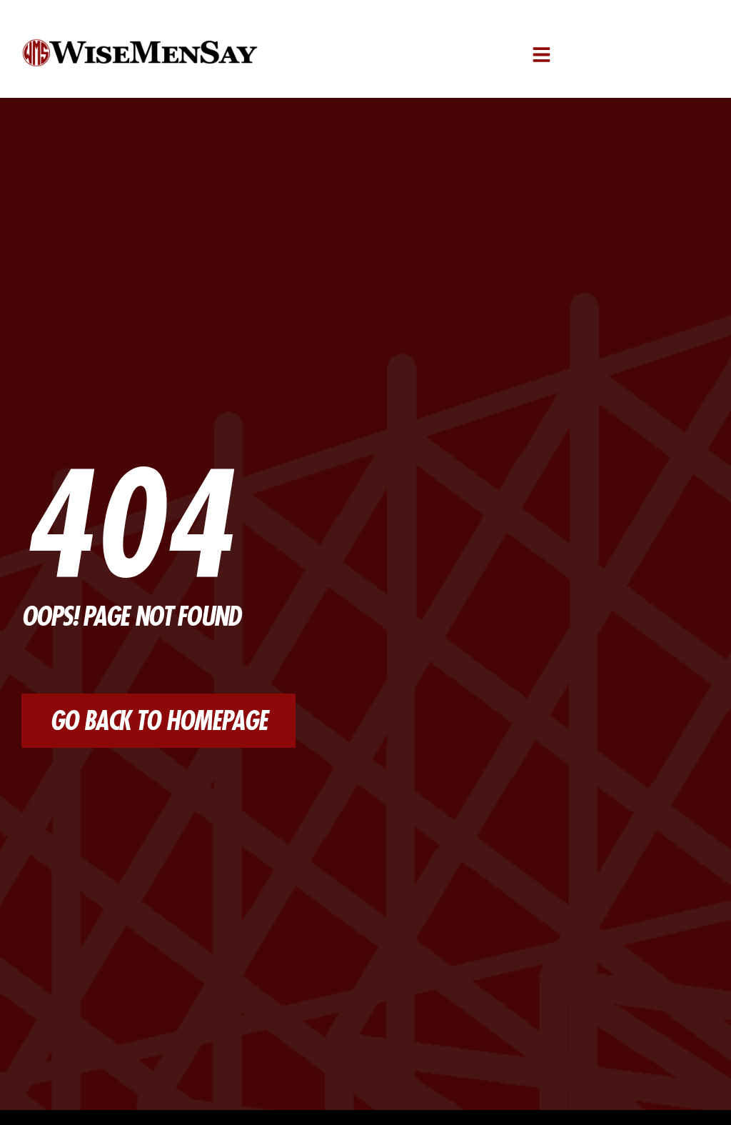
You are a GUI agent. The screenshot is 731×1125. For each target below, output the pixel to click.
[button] (541, 54)
